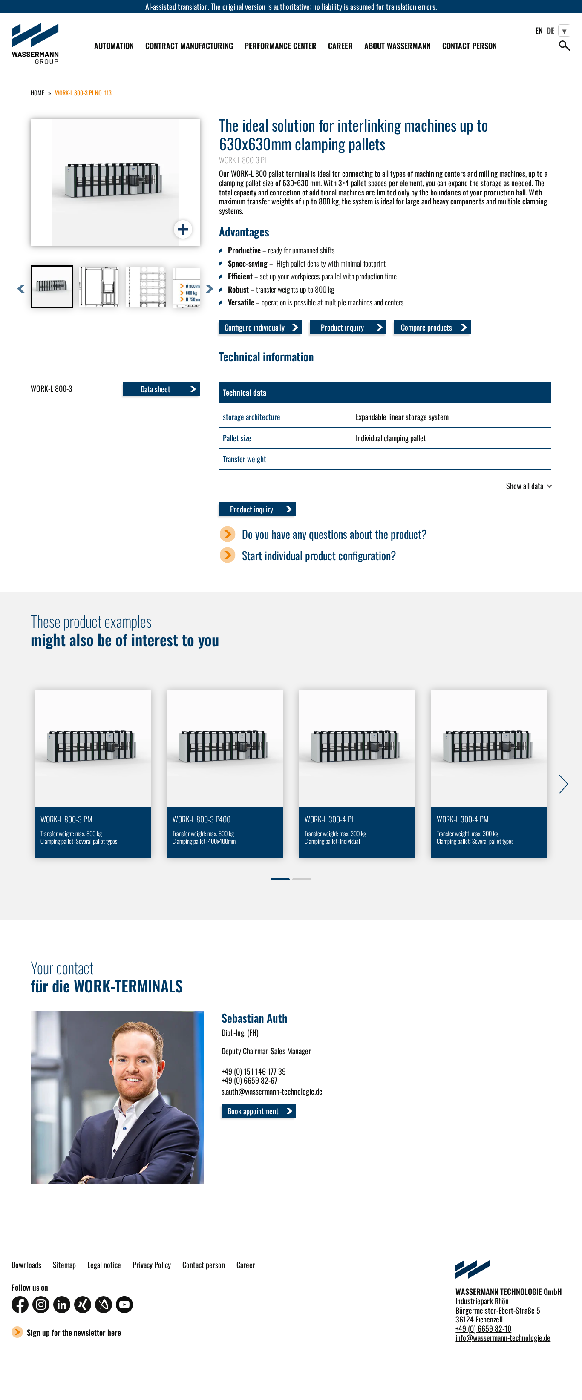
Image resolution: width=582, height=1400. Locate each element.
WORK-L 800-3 (51, 388)
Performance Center (281, 46)
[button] (52, 286)
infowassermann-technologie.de (502, 1337)
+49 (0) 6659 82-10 (483, 1328)
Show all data (524, 486)
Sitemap (64, 1265)
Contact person (469, 45)
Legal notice (104, 1265)
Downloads (26, 1265)
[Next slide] (209, 288)
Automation (114, 45)
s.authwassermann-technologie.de (272, 1091)
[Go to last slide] (21, 288)
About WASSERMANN (397, 46)
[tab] (280, 879)
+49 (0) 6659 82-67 (249, 1080)
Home (37, 92)
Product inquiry (342, 327)
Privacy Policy (152, 1265)
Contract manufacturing (189, 45)
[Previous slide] (15, 782)
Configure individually (255, 327)
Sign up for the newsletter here (74, 1332)
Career (340, 46)
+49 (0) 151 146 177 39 (254, 1071)
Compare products (426, 327)
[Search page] (564, 45)
